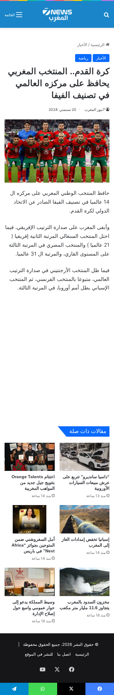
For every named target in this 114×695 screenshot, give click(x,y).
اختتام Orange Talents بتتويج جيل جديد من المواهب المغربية (33, 482)
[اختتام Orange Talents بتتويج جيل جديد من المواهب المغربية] (30, 457)
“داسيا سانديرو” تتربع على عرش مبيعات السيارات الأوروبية (86, 482)
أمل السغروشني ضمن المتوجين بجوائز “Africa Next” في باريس (33, 545)
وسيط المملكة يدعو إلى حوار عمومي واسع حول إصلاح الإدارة (33, 607)
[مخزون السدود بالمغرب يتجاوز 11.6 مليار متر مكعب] (85, 582)
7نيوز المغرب (95, 109)
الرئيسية (98, 44)
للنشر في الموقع (39, 654)
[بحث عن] (106, 17)
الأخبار (82, 44)
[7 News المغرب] (57, 14)
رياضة (83, 58)
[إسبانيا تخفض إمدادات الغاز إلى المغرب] (85, 519)
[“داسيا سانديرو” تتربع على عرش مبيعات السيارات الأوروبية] (85, 457)
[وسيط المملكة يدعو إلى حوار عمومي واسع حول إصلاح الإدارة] (30, 582)
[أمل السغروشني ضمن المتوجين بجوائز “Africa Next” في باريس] (30, 519)
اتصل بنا (64, 654)
